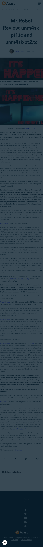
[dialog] (21, 273)
